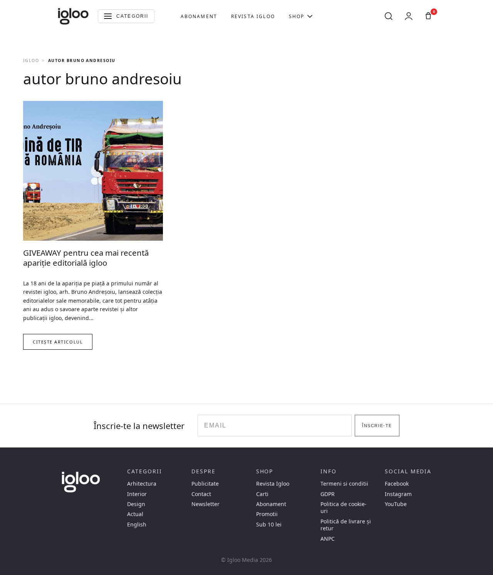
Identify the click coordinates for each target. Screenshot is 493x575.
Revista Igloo (253, 16)
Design (136, 504)
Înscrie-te (377, 425)
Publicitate (205, 483)
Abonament (199, 16)
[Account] (409, 16)
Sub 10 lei (269, 524)
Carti (262, 494)
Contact (201, 494)
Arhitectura (141, 483)
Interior (137, 494)
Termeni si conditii (344, 483)
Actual (135, 514)
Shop (297, 16)
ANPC (327, 538)
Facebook (397, 483)
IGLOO (31, 60)
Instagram (398, 494)
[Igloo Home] (73, 16)
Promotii (267, 514)
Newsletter (205, 504)
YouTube (396, 504)
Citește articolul (58, 342)
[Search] (389, 16)
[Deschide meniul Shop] (309, 16)
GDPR (327, 494)
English (136, 524)
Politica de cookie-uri (343, 508)
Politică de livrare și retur (345, 525)
